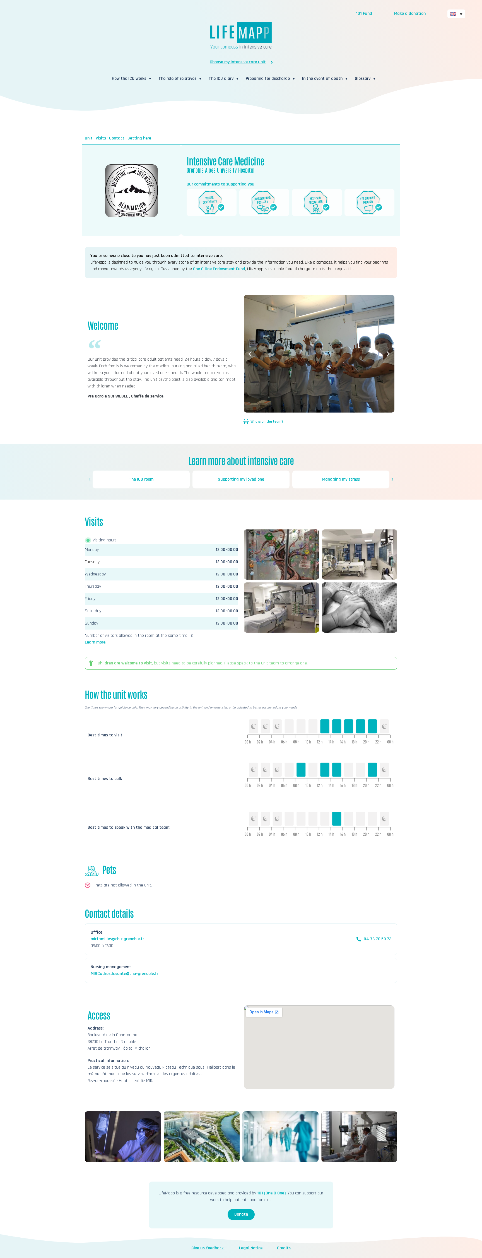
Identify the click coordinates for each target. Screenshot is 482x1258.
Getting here (139, 138)
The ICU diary (221, 78)
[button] (250, 353)
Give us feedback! (208, 1248)
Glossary (362, 78)
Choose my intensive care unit (238, 62)
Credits (284, 1248)
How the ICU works (129, 78)
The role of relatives (177, 78)
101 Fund (364, 13)
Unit (89, 138)
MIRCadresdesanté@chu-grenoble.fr (124, 974)
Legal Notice (250, 1248)
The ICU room (141, 479)
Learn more (95, 642)
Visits (101, 138)
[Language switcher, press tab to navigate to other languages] (456, 13)
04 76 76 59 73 (377, 939)
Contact (116, 138)
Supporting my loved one (241, 479)
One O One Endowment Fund (219, 269)
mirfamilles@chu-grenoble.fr (117, 939)
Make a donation (410, 13)
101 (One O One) (271, 1193)
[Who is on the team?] (246, 421)
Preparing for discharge (268, 78)
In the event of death (322, 78)
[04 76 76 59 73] (358, 939)
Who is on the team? (266, 421)
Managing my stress (341, 479)
